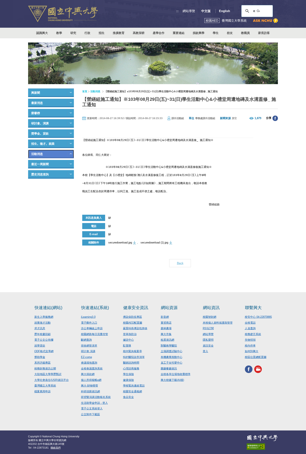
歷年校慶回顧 (42, 334)
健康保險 (128, 380)
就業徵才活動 (42, 322)
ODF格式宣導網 (43, 351)
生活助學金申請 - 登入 (94, 402)
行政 (87, 33)
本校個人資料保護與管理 (218, 322)
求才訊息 (39, 328)
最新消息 (37, 103)
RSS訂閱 (208, 328)
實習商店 (166, 322)
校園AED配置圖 (132, 322)
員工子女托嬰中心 (171, 362)
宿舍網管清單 (89, 345)
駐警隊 (127, 345)
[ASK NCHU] (265, 20)
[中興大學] (262, 438)
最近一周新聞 (40, 164)
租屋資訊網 (167, 339)
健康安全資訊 (135, 307)
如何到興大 (251, 351)
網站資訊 (211, 307)
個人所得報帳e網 (91, 380)
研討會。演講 (40, 123)
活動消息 (37, 154)
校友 (230, 33)
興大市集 (166, 334)
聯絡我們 (56, 447)
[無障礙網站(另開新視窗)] (262, 446)
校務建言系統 (253, 334)
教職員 (245, 33)
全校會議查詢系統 (92, 368)
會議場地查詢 (89, 362)
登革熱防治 (130, 334)
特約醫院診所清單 (134, 357)
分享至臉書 (275, 118)
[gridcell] (144, 196)
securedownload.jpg (120, 242)
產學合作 (158, 33)
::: (177, 11)
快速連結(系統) (95, 307)
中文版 (206, 11)
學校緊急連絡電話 (134, 385)
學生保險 (128, 374)
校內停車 (250, 345)
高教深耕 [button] (138, 33)
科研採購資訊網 (90, 391)
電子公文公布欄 (43, 339)
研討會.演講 (88, 351)
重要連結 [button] (178, 33)
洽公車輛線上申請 (92, 328)
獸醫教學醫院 (169, 345)
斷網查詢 (86, 339)
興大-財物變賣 (89, 385)
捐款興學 (198, 33)
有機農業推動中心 (171, 357)
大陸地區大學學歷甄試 (47, 374)
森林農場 (166, 328)
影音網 (165, 316)
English (224, 11)
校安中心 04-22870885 (258, 316)
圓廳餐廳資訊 (169, 368)
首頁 (84, 91)
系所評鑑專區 (42, 362)
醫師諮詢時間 (131, 362)
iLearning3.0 (88, 316)
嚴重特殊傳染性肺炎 (135, 328)
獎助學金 (39, 357)
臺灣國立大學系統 (45, 385)
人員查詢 (250, 328)
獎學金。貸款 (40, 133)
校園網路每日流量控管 (94, 334)
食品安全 (128, 397)
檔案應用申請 (42, 391)
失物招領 (250, 339)
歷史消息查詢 (40, 174)
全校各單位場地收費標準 (175, 374)
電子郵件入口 (89, 322)
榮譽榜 (35, 113)
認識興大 (42, 33)
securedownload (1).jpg (154, 242)
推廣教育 (118, 33)
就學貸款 (39, 345)
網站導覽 (189, 11)
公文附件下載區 (90, 414)
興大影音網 (258, 369)
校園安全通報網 (132, 391)
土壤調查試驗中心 (171, 351)
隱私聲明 (208, 339)
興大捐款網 (88, 374)
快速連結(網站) (48, 307)
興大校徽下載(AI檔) (172, 380)
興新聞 (35, 92)
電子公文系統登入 (92, 408)
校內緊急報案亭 (132, 351)
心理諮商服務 (131, 368)
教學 (59, 33)
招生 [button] (101, 33)
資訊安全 (208, 345)
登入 (205, 351)
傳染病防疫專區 (132, 316)
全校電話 (250, 322)
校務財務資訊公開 (45, 368)
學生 (216, 33)
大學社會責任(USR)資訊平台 (51, 380)
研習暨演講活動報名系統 (96, 397)
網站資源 (169, 307)
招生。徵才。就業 (43, 143)
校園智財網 (209, 316)
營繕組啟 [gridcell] (151, 204)
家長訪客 (264, 33)
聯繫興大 (253, 307)
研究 (73, 33)
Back (180, 263)
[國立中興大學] (63, 14)
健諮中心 (128, 339)
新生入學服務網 (43, 316)
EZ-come (86, 357)
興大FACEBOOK (249, 369)
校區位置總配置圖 (255, 357)
